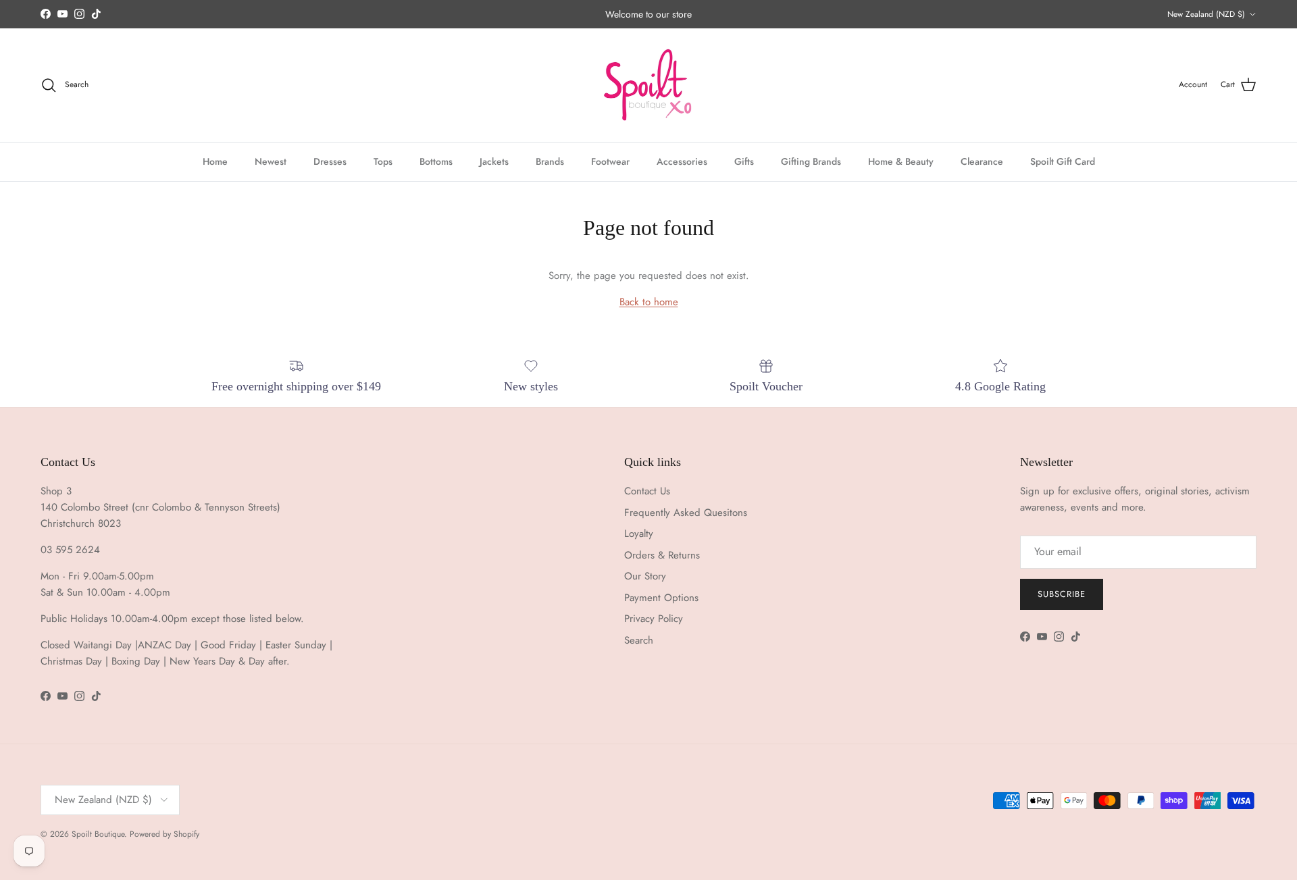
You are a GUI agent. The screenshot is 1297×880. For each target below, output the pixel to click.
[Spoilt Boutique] (648, 85)
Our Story (645, 576)
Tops (383, 160)
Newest (270, 160)
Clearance (982, 160)
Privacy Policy (653, 618)
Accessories (682, 160)
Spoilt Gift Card (1062, 160)
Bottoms (436, 160)
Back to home (648, 301)
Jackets (494, 160)
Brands (550, 160)
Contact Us (647, 491)
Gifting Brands (811, 160)
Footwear (610, 160)
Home (215, 160)
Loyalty (638, 533)
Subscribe (1062, 594)
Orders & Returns (662, 555)
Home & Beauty (901, 160)
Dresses (330, 160)
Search (638, 640)
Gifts (744, 160)
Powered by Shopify (164, 834)
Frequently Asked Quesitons (685, 512)
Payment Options (661, 597)
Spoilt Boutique (98, 834)
